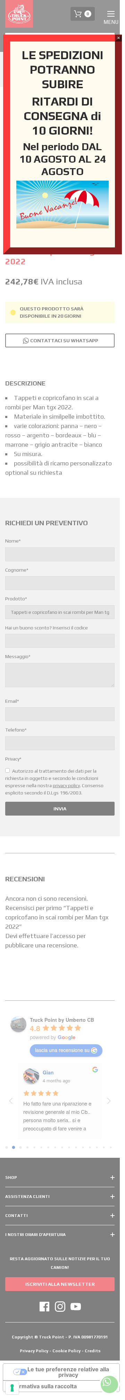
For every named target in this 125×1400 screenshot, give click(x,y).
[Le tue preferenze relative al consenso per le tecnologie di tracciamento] (12, 1387)
